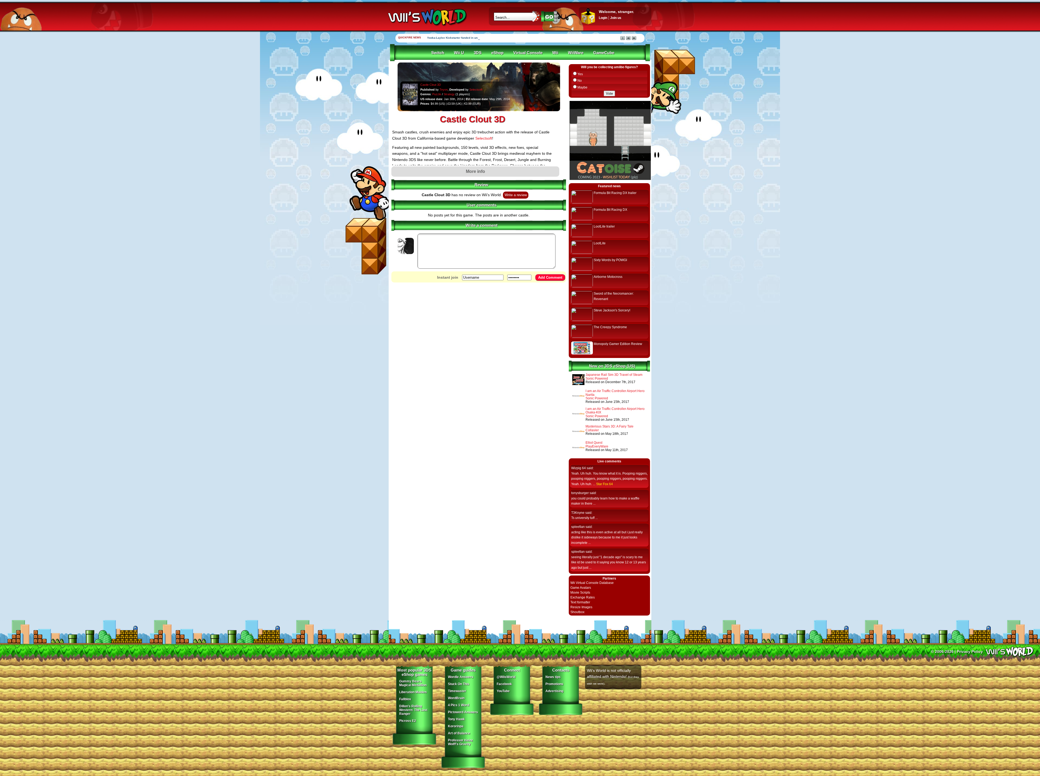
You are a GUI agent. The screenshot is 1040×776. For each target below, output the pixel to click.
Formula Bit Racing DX (610, 210)
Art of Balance (459, 733)
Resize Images (581, 607)
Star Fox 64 (604, 484)
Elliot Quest (594, 443)
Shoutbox (577, 612)
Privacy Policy (970, 651)
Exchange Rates (582, 597)
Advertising (554, 691)
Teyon (444, 89)
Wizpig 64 (578, 468)
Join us (615, 18)
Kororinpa (455, 726)
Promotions (554, 684)
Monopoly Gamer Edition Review (618, 344)
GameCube (603, 53)
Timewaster (457, 691)
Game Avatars (580, 588)
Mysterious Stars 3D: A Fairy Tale (609, 426)
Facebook (504, 684)
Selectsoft (475, 89)
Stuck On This (458, 684)
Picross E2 (407, 721)
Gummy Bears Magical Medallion (413, 683)
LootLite (600, 243)
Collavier (592, 430)
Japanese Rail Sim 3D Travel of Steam (614, 375)
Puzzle (436, 94)
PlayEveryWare (597, 446)
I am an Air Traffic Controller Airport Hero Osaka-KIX (615, 410)
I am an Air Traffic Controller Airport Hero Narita (615, 392)
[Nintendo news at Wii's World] (426, 17)
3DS (478, 53)
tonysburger (580, 493)
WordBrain (456, 698)
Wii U (459, 53)
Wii (555, 53)
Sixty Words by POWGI (610, 260)
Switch (437, 53)
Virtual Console (527, 53)
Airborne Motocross (608, 277)
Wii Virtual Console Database (592, 583)
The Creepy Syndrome (610, 327)
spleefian (578, 527)
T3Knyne (577, 513)
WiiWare (575, 53)
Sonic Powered (597, 378)
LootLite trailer (604, 226)
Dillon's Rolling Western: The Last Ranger (413, 710)
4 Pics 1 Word (458, 705)
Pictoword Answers (463, 712)
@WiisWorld (506, 677)
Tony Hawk (456, 719)
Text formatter (580, 602)
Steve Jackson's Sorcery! (612, 310)
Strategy (449, 94)
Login (603, 18)
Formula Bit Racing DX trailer (615, 193)
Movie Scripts (580, 592)
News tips (553, 677)
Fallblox (405, 699)
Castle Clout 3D (430, 84)
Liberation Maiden (413, 692)
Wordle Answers (460, 677)
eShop (497, 53)
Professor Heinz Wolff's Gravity (460, 742)
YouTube (503, 691)
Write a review (516, 195)
